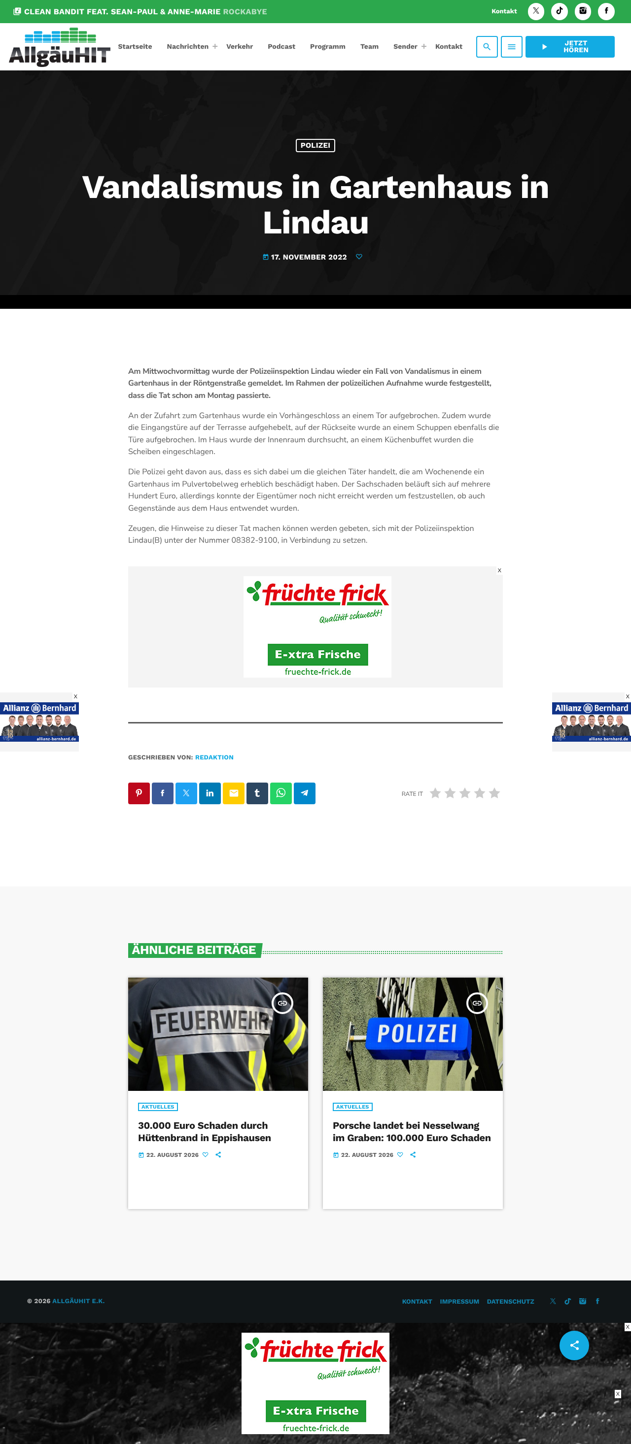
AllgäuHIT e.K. (78, 1301)
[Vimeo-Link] (59, 46)
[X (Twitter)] (536, 11)
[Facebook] (606, 11)
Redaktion (214, 757)
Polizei (316, 145)
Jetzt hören (564, 46)
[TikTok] (559, 11)
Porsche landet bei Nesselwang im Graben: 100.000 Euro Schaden (412, 1131)
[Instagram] (583, 11)
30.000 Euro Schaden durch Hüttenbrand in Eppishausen (204, 1131)
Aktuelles (158, 1107)
